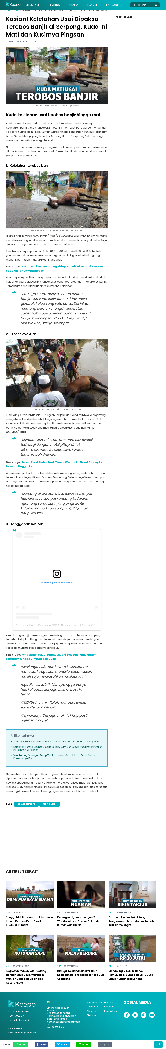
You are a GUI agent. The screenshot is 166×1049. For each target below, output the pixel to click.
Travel (92, 5)
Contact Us (92, 1006)
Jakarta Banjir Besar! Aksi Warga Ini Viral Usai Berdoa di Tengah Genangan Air (56, 741)
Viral (16, 11)
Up (158, 1044)
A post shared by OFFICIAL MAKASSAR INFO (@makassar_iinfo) (49, 625)
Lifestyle (33, 5)
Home (8, 11)
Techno (54, 5)
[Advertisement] (83, 842)
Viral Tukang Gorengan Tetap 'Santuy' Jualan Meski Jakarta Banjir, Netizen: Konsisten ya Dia (55, 757)
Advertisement (94, 1002)
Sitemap (91, 1015)
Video (73, 5)
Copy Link (104, 1044)
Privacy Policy (111, 1010)
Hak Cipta (109, 1002)
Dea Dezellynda (32, 42)
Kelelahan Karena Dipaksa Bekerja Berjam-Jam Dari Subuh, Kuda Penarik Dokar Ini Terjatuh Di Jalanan (57, 748)
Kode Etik (109, 1006)
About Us (91, 1010)
